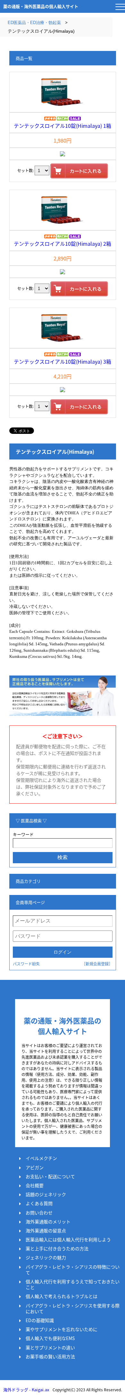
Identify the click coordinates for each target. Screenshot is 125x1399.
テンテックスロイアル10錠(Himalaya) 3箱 (62, 361)
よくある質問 (39, 1203)
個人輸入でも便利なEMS (50, 1338)
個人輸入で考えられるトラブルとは (61, 1296)
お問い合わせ (39, 1212)
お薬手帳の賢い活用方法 (50, 1356)
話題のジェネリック (46, 1194)
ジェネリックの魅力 (46, 1257)
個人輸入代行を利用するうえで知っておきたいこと (73, 1284)
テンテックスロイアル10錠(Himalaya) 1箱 (62, 125)
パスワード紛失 (26, 963)
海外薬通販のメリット (48, 1221)
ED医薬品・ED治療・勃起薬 (34, 22)
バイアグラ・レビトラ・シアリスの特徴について (73, 1269)
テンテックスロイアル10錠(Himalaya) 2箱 (62, 243)
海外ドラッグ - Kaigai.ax (26, 1390)
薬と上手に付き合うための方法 (57, 1248)
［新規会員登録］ (97, 963)
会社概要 (35, 1185)
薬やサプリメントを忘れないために (61, 1329)
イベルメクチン (41, 1158)
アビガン (35, 1167)
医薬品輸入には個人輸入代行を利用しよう (68, 1239)
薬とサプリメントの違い (50, 1347)
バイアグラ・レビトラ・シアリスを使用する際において (73, 1308)
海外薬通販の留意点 (46, 1230)
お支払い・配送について (50, 1176)
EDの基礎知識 (40, 1320)
